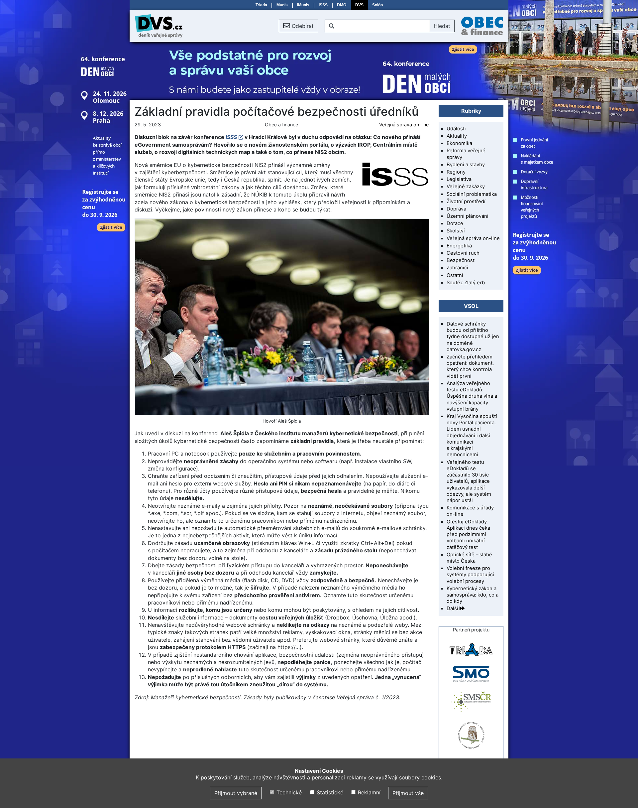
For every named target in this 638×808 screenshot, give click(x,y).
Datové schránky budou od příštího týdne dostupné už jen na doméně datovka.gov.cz (473, 336)
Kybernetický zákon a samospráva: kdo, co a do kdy (472, 595)
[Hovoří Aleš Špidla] (282, 316)
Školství (456, 231)
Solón (377, 5)
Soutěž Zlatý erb (466, 283)
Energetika (459, 246)
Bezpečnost (461, 260)
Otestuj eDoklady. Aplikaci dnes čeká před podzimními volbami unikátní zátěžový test (468, 534)
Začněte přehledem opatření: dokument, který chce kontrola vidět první (470, 366)
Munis (282, 5)
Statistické (329, 792)
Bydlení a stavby (466, 165)
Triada (261, 5)
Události (456, 129)
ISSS (323, 5)
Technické (288, 792)
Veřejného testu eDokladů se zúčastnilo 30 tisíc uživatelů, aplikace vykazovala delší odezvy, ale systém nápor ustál (469, 481)
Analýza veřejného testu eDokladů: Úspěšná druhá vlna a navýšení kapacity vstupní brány (472, 396)
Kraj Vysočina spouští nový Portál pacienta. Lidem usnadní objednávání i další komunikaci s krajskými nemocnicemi (472, 435)
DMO (341, 5)
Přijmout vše (408, 793)
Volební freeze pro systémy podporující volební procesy (470, 574)
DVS (359, 5)
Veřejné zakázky (466, 187)
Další (453, 608)
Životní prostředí (466, 201)
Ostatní (455, 275)
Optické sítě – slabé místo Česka (469, 558)
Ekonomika (459, 143)
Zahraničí (457, 268)
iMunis (303, 5)
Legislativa (459, 179)
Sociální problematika (472, 194)
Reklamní (368, 792)
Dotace (455, 223)
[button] (298, 26)
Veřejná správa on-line (404, 124)
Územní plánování (467, 216)
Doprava (456, 209)
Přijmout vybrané (235, 793)
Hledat (442, 26)
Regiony (456, 172)
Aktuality (457, 136)
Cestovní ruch (463, 253)
